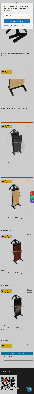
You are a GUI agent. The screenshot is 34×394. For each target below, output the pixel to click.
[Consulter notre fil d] (15, 388)
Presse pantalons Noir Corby (9, 163)
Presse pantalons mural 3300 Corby (11, 328)
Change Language (17, 21)
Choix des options (7, 236)
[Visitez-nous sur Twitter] (7, 388)
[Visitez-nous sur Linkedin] (12, 388)
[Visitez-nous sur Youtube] (9, 388)
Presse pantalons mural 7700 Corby (11, 218)
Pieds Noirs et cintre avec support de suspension (15, 53)
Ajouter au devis (6, 71)
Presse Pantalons (5, 51)
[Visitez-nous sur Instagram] (18, 388)
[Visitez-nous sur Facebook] (4, 388)
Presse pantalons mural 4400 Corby (11, 273)
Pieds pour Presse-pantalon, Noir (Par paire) (14, 108)
